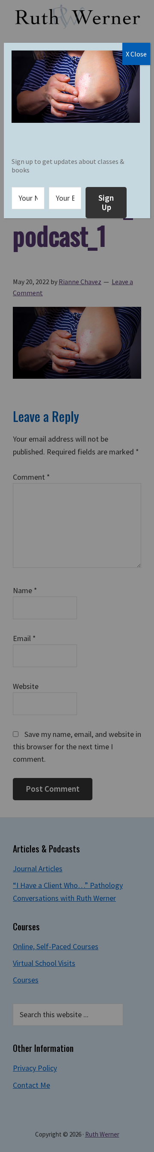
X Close (136, 54)
